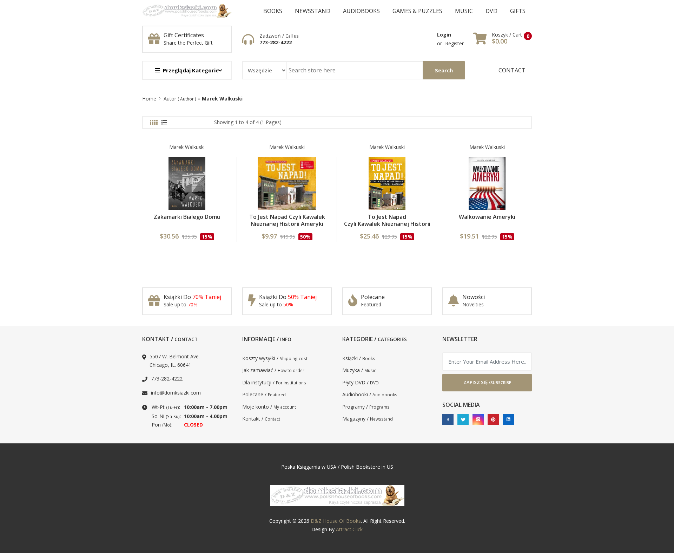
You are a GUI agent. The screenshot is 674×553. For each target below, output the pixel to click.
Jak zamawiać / (273, 370)
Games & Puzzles (417, 11)
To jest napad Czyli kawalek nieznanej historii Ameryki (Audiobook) (287, 223)
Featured (371, 304)
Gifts (518, 11)
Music (464, 11)
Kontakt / (261, 418)
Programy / (366, 406)
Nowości (473, 296)
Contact (512, 70)
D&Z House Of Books (336, 521)
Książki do (192, 296)
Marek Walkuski (187, 147)
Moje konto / (269, 406)
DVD (491, 11)
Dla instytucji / (274, 382)
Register (454, 43)
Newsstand (312, 11)
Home (149, 98)
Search (444, 70)
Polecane (373, 296)
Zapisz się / (487, 382)
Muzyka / (359, 370)
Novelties (473, 304)
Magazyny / (367, 418)
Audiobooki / (369, 394)
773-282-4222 (275, 42)
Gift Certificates (184, 35)
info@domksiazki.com (176, 392)
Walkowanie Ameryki (487, 216)
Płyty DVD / (360, 382)
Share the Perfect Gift (188, 42)
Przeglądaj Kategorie (191, 70)
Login (444, 34)
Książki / (358, 358)
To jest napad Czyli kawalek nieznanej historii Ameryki (387, 223)
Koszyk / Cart (507, 34)
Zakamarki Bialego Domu (187, 216)
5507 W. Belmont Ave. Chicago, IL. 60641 (175, 361)
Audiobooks (361, 11)
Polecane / (264, 394)
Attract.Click (349, 529)
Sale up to (181, 304)
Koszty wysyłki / (275, 358)
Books (272, 11)
